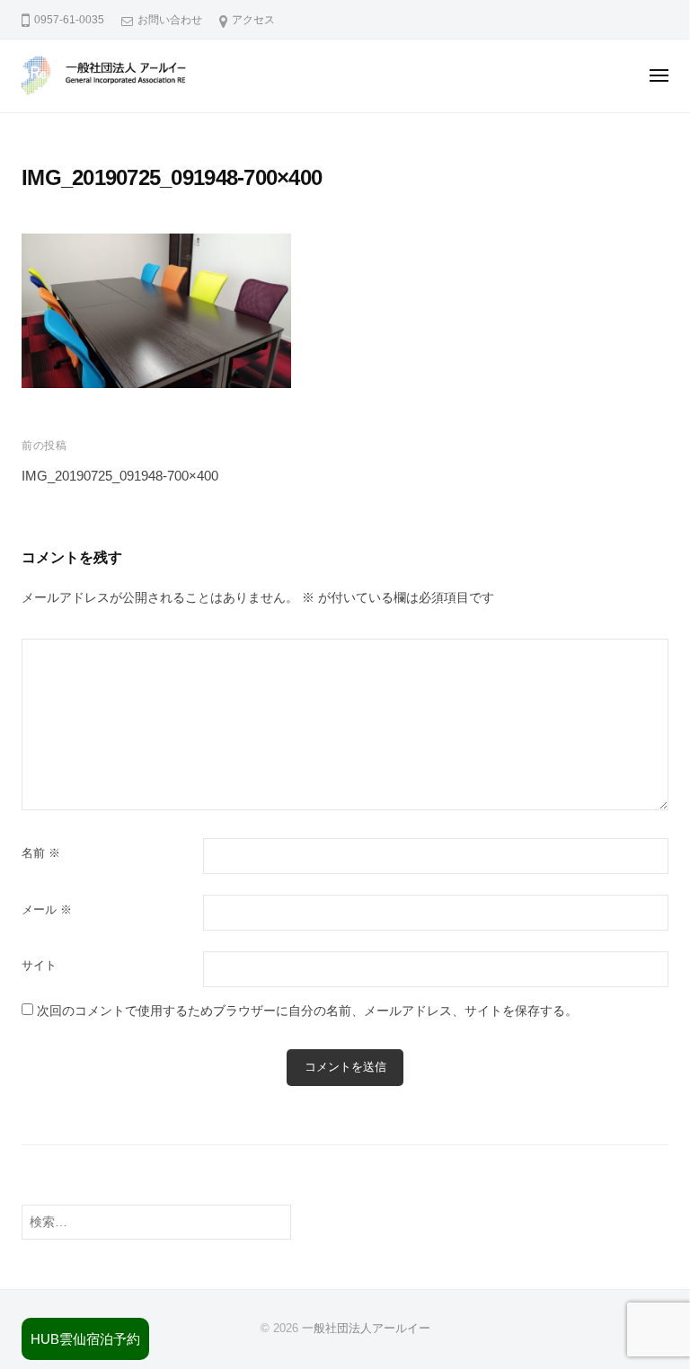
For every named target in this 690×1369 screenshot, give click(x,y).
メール (47, 909)
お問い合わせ (169, 19)
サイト (39, 965)
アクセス (253, 19)
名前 (41, 853)
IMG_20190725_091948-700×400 (120, 475)
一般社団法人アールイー (366, 1328)
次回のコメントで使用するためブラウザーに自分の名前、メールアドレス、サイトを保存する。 (307, 1011)
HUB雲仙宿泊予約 (85, 1339)
